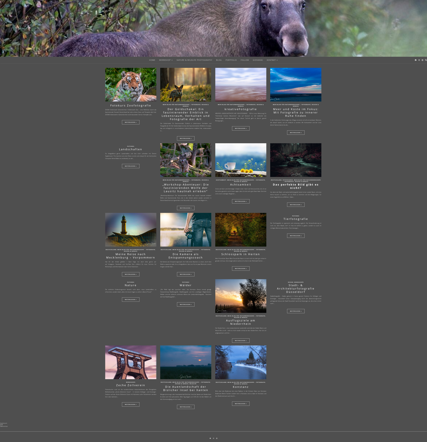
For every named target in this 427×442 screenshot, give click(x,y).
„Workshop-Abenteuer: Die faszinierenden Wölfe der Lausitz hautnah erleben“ (186, 188)
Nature (131, 285)
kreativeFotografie (241, 109)
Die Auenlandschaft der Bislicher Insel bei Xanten (185, 388)
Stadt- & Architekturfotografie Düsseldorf (296, 288)
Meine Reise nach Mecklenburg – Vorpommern (130, 255)
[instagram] (419, 60)
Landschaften (130, 149)
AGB (1, 425)
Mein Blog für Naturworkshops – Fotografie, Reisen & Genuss (186, 105)
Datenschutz (4, 426)
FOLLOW (245, 60)
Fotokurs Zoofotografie (130, 105)
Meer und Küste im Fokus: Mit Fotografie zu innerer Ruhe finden (296, 112)
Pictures (130, 146)
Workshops (299, 282)
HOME (152, 60)
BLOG (219, 60)
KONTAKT (271, 60)
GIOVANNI (258, 60)
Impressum (3, 423)
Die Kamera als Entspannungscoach (186, 255)
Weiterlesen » (131, 122)
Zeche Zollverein (130, 385)
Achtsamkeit (240, 184)
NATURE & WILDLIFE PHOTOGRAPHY (194, 60)
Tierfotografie (296, 219)
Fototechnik (288, 180)
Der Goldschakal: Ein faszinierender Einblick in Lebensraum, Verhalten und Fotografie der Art (186, 114)
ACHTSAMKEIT (221, 180)
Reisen (290, 282)
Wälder (186, 285)
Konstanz (241, 387)
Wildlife (193, 383)
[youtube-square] (422, 60)
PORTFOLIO (231, 60)
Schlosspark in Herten (240, 254)
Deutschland (276, 180)
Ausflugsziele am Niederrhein (240, 322)
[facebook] (416, 60)
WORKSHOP (165, 60)
